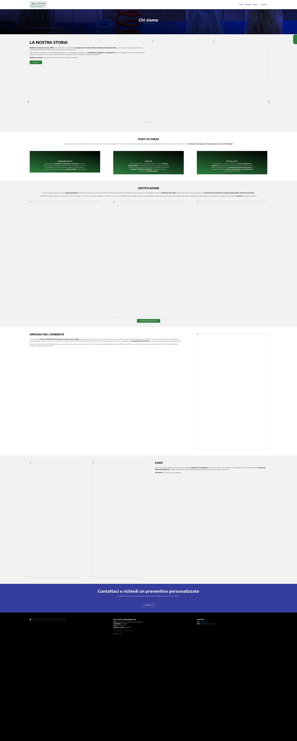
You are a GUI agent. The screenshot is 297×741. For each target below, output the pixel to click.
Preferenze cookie (127, 630)
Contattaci (35, 62)
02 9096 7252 (203, 622)
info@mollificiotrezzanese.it (208, 624)
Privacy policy (117, 630)
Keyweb (120, 633)
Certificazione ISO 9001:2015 (148, 321)
